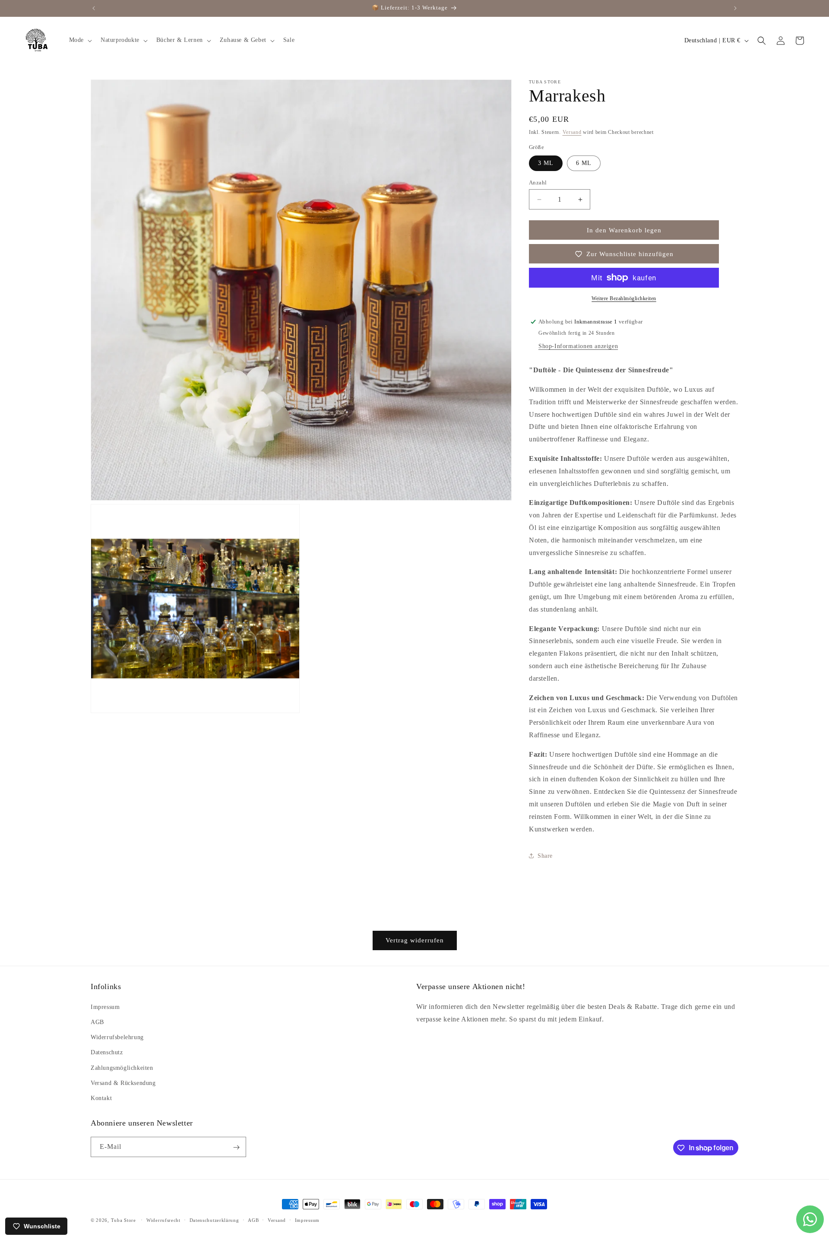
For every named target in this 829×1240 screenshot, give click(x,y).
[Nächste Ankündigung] (735, 8)
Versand (572, 132)
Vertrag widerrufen (415, 940)
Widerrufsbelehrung (117, 1037)
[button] (79, 40)
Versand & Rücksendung (123, 1082)
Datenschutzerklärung (214, 1219)
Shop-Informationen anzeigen (578, 346)
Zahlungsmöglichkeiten (122, 1067)
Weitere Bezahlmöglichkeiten (624, 298)
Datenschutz (107, 1052)
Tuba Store (124, 1220)
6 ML (584, 163)
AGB (97, 1021)
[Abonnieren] (236, 1147)
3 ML (546, 163)
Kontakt (101, 1097)
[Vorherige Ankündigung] (93, 8)
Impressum (105, 1006)
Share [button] (545, 856)
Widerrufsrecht (163, 1219)
